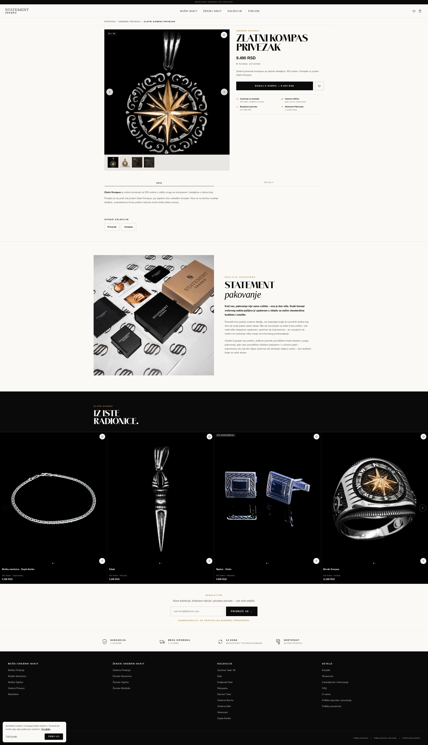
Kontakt (326, 670)
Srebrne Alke (224, 706)
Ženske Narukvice (122, 676)
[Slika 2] (125, 162)
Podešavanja (11, 736)
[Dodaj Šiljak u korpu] (209, 561)
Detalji (269, 182)
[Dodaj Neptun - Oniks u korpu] (316, 561)
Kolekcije (235, 11)
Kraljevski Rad (224, 682)
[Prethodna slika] (109, 92)
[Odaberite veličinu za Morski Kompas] (423, 561)
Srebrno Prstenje (122, 670)
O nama (326, 694)
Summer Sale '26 (226, 670)
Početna (110, 22)
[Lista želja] (414, 11)
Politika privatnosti (331, 706)
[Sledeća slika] (224, 92)
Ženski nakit (212, 11)
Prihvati (53, 736)
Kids (219, 676)
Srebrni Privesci (130, 22)
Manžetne (13, 694)
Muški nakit (188, 11)
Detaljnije (45, 729)
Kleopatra (222, 688)
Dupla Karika (224, 718)
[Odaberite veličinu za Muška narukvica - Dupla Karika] (102, 561)
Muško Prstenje (16, 670)
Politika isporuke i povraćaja (336, 700)
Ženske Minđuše (121, 688)
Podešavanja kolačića (411, 738)
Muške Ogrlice (15, 682)
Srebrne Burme (225, 700)
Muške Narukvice (17, 676)
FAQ (324, 688)
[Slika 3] (137, 162)
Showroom (327, 676)
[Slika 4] (149, 162)
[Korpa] (420, 11)
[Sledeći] (422, 508)
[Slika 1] (113, 162)
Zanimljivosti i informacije (335, 682)
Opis (159, 183)
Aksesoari (222, 712)
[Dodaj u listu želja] (224, 35)
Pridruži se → (242, 611)
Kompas (129, 227)
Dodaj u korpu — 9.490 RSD (274, 86)
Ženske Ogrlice (121, 682)
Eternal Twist (224, 694)
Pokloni (254, 11)
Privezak (112, 227)
